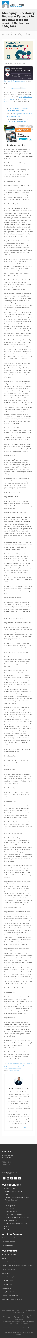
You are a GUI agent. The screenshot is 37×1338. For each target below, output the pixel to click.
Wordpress (18, 1334)
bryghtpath (22, 1063)
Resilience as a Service (10, 1220)
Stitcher (23, 88)
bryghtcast (16, 1063)
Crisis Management (9, 1206)
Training (6, 1229)
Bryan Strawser (10, 1063)
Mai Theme (16, 1332)
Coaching (8, 1194)
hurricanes (17, 1065)
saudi (25, 1066)
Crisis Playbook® (6, 1273)
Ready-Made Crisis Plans (9, 1292)
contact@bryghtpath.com (10, 1173)
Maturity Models (6, 1288)
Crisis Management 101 (8, 1245)
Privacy (21, 1327)
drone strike (7, 1065)
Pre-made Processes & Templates (12, 1299)
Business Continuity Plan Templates (12, 1262)
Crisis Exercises (9, 1209)
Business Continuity (9, 1188)
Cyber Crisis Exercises (11, 1211)
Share (29, 78)
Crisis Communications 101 (10, 1241)
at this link (25, 1127)
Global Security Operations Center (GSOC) (17, 1217)
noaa (16, 1066)
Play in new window (19, 81)
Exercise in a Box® (7, 1280)
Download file (8, 81)
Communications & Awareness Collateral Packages (17, 1265)
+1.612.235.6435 (6, 1157)
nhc (13, 1066)
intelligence (23, 1065)
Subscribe (23, 78)
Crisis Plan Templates (8, 1269)
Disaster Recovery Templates (10, 1277)
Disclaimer (16, 1327)
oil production (21, 1066)
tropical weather (12, 1068)
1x (15, 75)
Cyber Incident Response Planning (15, 1214)
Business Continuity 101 (9, 1238)
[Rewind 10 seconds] (12, 75)
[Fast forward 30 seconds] (19, 75)
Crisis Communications (10, 1203)
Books (4, 1258)
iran (27, 1065)
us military (18, 1068)
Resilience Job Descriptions (10, 1295)
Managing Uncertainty (14, 1070)
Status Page (26, 1327)
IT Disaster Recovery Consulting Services (17, 1197)
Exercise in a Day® (7, 1284)
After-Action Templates (9, 1254)
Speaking (6, 1226)
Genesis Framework (25, 1332)
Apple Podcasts (15, 88)
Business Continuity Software (13, 1191)
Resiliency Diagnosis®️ (11, 1200)
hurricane (12, 1065)
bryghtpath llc (29, 1063)
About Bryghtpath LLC (8, 1327)
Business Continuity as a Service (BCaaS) (16, 1223)
